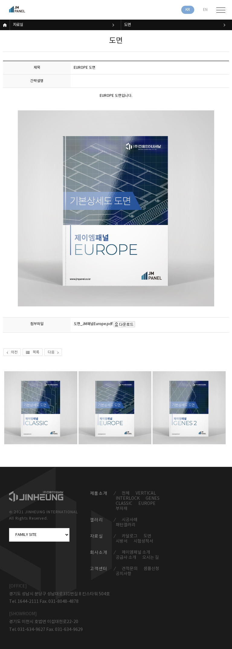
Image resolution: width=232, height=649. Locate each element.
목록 (36, 352)
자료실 (18, 25)
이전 (14, 352)
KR (187, 10)
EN (205, 10)
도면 (127, 25)
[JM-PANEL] (25, 10)
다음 (51, 352)
